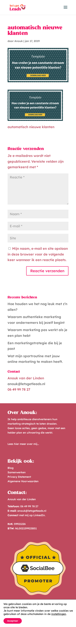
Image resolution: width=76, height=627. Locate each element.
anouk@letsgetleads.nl (26, 384)
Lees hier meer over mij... (23, 444)
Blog (10, 468)
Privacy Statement (19, 476)
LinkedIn (39, 515)
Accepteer (12, 620)
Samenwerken (17, 472)
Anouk (18, 41)
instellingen (58, 614)
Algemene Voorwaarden (23, 481)
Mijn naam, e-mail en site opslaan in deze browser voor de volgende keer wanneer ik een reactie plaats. (38, 254)
